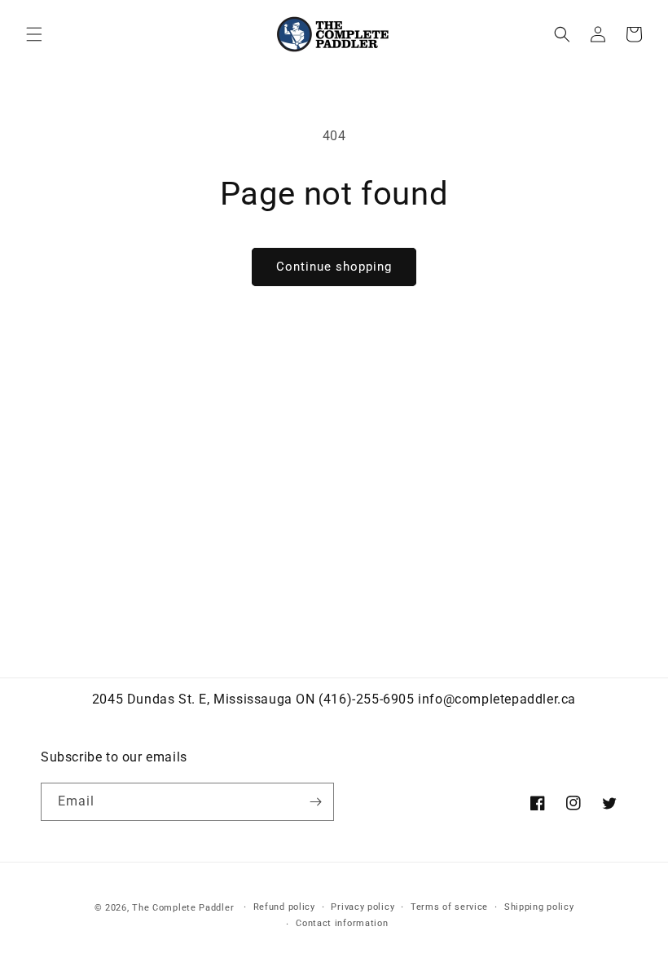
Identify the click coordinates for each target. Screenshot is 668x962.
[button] (34, 34)
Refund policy (284, 907)
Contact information (342, 923)
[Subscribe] (315, 802)
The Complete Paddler (183, 907)
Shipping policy (539, 907)
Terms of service (449, 907)
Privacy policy (362, 907)
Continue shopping (334, 266)
